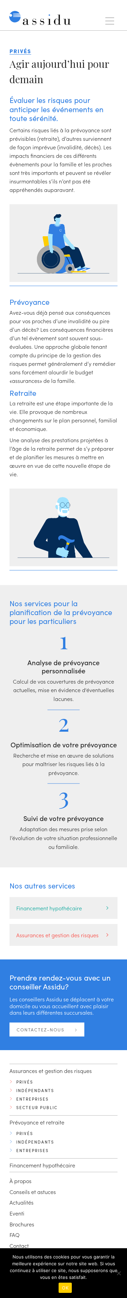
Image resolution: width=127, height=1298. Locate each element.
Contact (19, 1245)
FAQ (14, 1234)
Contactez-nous (41, 1029)
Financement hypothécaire (49, 908)
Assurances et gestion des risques (57, 935)
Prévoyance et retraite (36, 1122)
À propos (20, 1180)
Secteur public (37, 1107)
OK (65, 1287)
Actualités (21, 1202)
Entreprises (32, 1099)
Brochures (21, 1224)
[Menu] (109, 21)
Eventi (16, 1213)
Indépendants (35, 1090)
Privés (24, 1082)
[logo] (41, 19)
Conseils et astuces (32, 1191)
